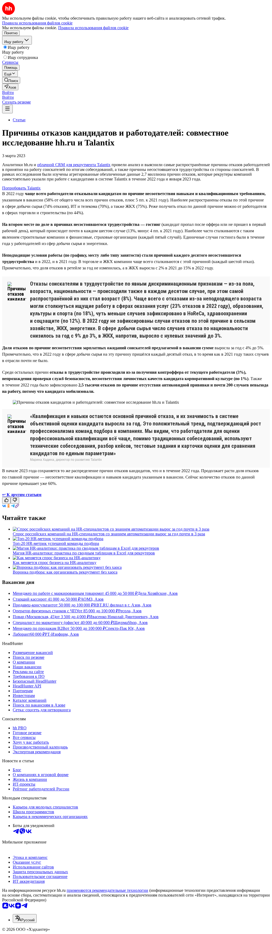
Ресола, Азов (130, 611)
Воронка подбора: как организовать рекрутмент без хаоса (65, 572)
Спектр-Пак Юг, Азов (125, 628)
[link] (11, 80)
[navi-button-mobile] (7, 109)
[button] (8, 92)
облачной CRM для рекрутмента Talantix (73, 164)
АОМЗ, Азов (92, 599)
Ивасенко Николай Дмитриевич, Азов (124, 616)
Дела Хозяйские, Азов (158, 593)
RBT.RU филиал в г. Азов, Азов (122, 605)
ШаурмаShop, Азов (130, 622)
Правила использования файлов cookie (93, 27)
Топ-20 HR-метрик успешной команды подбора (56, 543)
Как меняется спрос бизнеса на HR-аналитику (54, 562)
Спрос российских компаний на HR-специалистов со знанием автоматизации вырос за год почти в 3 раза (109, 534)
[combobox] (25, 918)
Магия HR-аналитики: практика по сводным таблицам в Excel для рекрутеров (84, 553)
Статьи (19, 120)
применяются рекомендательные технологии (107, 890)
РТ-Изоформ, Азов (62, 634)
